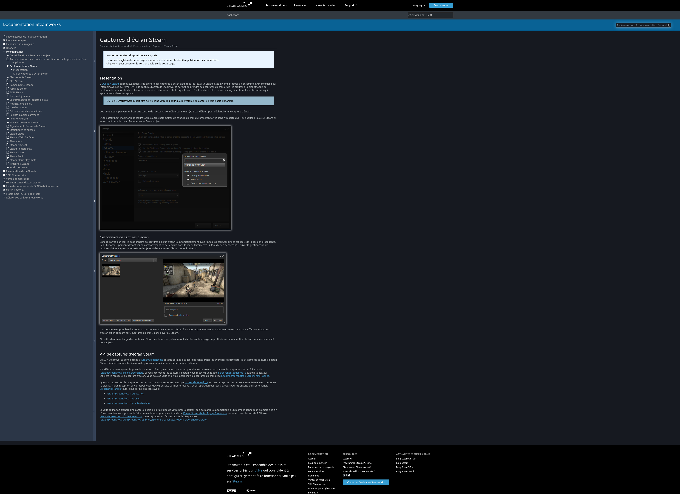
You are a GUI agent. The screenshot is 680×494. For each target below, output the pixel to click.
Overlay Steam (110, 83)
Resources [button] (300, 5)
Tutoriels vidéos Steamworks (358, 471)
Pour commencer (317, 462)
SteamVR (347, 458)
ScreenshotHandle (110, 388)
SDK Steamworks (317, 484)
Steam (237, 481)
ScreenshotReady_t (196, 382)
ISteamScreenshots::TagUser (123, 398)
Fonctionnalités (141, 46)
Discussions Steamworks (356, 467)
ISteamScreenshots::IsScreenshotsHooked (245, 375)
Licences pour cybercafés (322, 488)
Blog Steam (402, 462)
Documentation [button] (275, 5)
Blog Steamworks (405, 458)
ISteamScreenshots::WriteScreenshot (121, 416)
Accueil (312, 458)
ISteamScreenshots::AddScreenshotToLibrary (125, 419)
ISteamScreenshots (152, 359)
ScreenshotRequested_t (232, 372)
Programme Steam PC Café (357, 462)
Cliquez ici (112, 63)
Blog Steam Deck (405, 471)
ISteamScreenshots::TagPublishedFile (128, 403)
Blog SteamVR (403, 467)
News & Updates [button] (325, 5)
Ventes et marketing (319, 479)
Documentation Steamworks (115, 46)
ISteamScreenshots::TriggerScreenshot (205, 413)
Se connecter (441, 5)
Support (349, 5)
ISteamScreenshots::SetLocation (125, 393)
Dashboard (233, 14)
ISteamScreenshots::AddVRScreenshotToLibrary (179, 419)
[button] (419, 5)
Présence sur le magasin (321, 467)
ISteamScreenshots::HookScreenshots (121, 372)
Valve (258, 470)
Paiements (313, 475)
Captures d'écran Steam (165, 46)
